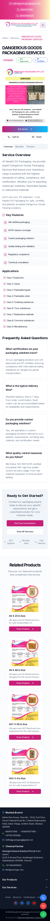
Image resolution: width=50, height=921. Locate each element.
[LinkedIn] (28, 903)
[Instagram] (16, 903)
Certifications (29, 897)
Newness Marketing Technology (31, 918)
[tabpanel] (25, 241)
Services (15, 38)
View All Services (25, 531)
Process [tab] (30, 146)
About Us (17, 897)
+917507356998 (13, 835)
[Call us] (43, 897)
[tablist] (25, 146)
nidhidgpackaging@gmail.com (26, 3)
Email (39, 137)
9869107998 (27, 9)
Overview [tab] (8, 146)
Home (5, 38)
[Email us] (43, 906)
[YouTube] (34, 903)
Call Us (15, 137)
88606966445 (26, 16)
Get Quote (23, 129)
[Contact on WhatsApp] (43, 914)
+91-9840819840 (14, 865)
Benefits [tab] (19, 146)
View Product (22, 629)
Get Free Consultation (25, 523)
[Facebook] (22, 903)
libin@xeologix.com (14, 870)
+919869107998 (28, 831)
